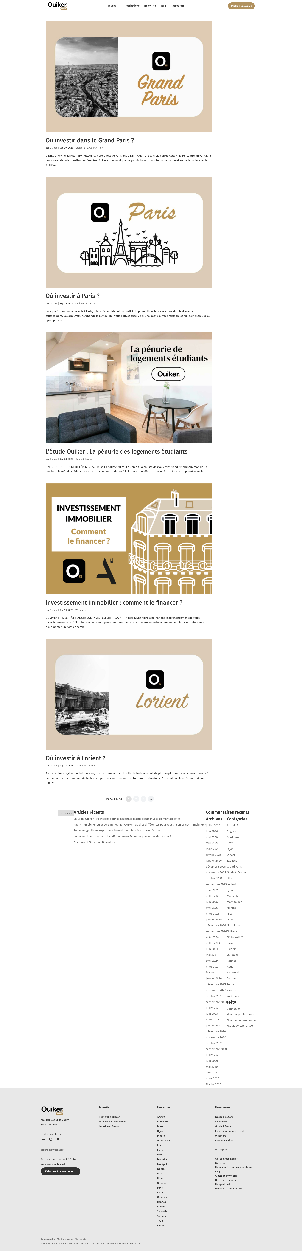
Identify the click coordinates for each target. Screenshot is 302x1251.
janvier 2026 (214, 860)
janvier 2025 (214, 919)
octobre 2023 (214, 996)
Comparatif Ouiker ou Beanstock (94, 842)
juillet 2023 (213, 1008)
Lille (229, 878)
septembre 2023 (216, 1002)
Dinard (231, 855)
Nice (229, 913)
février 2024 (213, 972)
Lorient (79, 765)
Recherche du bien (109, 1116)
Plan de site (80, 1238)
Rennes (231, 960)
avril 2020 (212, 1072)
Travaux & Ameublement (113, 1121)
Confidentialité (48, 1238)
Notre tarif (221, 1162)
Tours (230, 984)
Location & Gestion (109, 1126)
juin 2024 (212, 949)
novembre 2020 (216, 1037)
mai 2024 (212, 955)
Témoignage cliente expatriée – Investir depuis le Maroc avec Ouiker (117, 830)
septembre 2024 (216, 931)
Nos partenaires (224, 1184)
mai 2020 (212, 1066)
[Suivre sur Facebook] (65, 1139)
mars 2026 (212, 849)
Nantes (231, 908)
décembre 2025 (216, 866)
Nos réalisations (224, 1116)
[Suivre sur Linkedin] (43, 1139)
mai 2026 (212, 837)
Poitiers (231, 949)
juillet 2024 (213, 943)
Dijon (230, 849)
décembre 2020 (216, 1031)
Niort (230, 919)
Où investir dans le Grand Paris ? (90, 140)
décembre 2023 (216, 984)
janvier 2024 (214, 978)
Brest (230, 843)
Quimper (232, 955)
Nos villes (163, 1107)
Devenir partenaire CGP (228, 1188)
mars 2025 (212, 913)
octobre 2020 (214, 1043)
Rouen (231, 966)
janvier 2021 (214, 1025)
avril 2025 (212, 908)
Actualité (232, 825)
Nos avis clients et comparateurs (233, 1167)
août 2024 (212, 937)
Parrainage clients (225, 1140)
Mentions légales (65, 1238)
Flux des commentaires (241, 1020)
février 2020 (213, 1084)
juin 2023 (212, 1013)
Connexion (234, 1008)
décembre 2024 (216, 925)
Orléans (232, 931)
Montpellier (234, 902)
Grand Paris (82, 147)
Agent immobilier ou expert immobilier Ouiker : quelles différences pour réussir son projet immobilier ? (140, 824)
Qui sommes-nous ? (226, 1158)
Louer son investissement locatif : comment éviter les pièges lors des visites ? (122, 836)
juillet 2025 (213, 896)
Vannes (231, 990)
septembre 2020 (216, 1049)
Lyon (230, 890)
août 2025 (212, 890)
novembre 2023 (216, 990)
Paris (92, 303)
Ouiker (53, 147)
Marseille (233, 896)
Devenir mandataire (226, 1179)
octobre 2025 (214, 878)
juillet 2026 (213, 825)
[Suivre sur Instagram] (50, 1139)
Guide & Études (84, 458)
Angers (231, 831)
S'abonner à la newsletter (59, 1171)
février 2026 (213, 855)
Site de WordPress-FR (240, 1026)
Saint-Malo (233, 972)
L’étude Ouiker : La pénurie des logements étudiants (116, 451)
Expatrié (232, 860)
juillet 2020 (213, 1055)
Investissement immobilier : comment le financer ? (114, 602)
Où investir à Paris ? (73, 295)
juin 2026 (212, 831)
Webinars (81, 610)
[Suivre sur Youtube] (57, 1139)
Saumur (232, 978)
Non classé (233, 925)
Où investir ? (96, 147)
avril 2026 (212, 843)
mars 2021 (212, 1019)
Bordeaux (233, 837)
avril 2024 (212, 960)
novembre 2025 (216, 872)
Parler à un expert (241, 5)
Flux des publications (240, 1014)
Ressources (222, 1107)
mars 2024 (212, 966)
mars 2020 (212, 1078)
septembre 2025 (216, 884)
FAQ (217, 1171)
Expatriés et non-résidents (230, 1131)
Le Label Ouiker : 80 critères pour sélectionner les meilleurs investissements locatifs (127, 818)
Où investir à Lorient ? (76, 758)
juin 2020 (212, 1060)
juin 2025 (212, 902)
